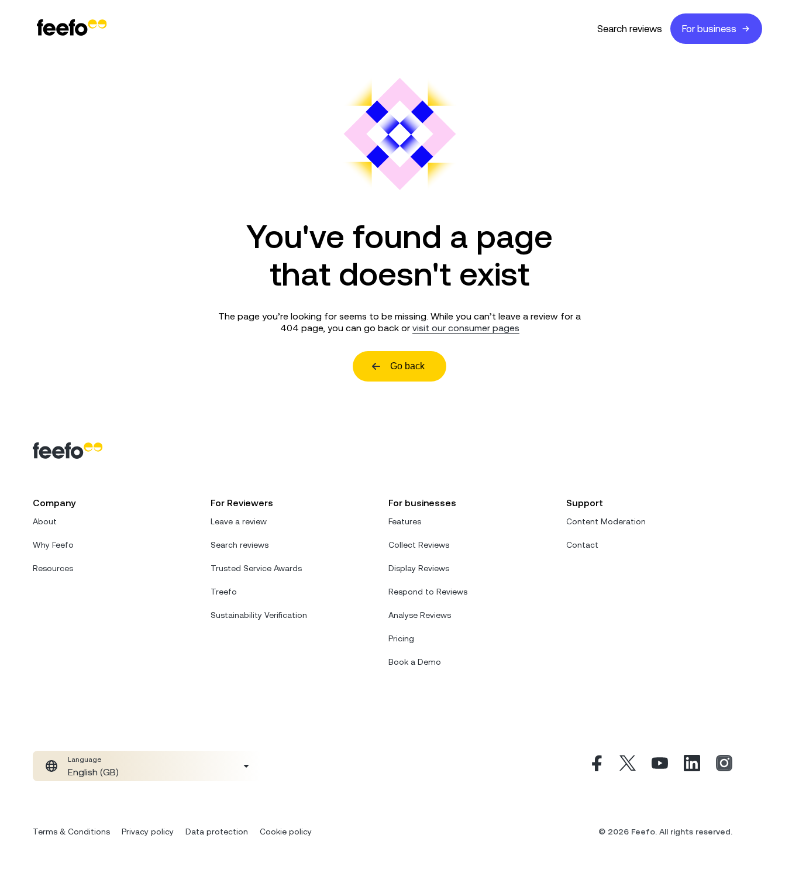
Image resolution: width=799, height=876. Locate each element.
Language (84, 759)
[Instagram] (724, 766)
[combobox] (147, 766)
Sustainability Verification (259, 615)
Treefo (224, 591)
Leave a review (239, 521)
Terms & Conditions (71, 831)
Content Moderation (606, 521)
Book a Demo (414, 662)
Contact (582, 544)
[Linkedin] (692, 766)
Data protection (216, 831)
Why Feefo (53, 544)
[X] (627, 766)
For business (709, 29)
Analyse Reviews (419, 615)
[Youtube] (660, 766)
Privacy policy (148, 831)
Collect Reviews (418, 544)
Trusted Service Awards (256, 568)
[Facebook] (595, 766)
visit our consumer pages (465, 327)
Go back (407, 366)
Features (404, 521)
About (45, 521)
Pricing (401, 638)
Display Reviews (418, 568)
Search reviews (629, 29)
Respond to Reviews (427, 591)
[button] (147, 766)
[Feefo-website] (72, 28)
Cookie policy (286, 831)
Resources (53, 568)
